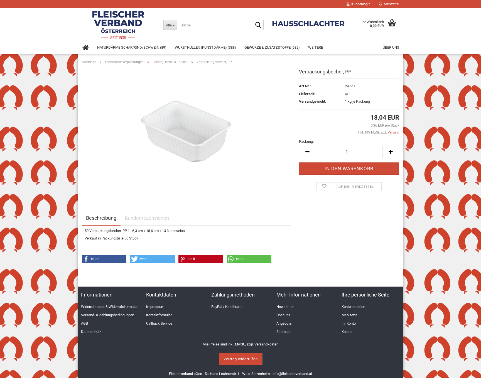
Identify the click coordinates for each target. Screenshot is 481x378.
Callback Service (159, 323)
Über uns (391, 47)
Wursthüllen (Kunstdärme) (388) (205, 47)
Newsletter (285, 307)
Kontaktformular (159, 315)
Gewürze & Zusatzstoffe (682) (272, 47)
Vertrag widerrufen (241, 359)
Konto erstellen (353, 307)
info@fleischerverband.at (292, 374)
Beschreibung (101, 218)
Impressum (155, 307)
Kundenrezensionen (147, 218)
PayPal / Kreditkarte (226, 307)
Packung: (306, 141)
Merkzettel (390, 4)
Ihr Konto (349, 323)
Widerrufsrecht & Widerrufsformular (109, 307)
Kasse (347, 332)
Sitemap (282, 332)
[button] (104, 259)
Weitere (315, 47)
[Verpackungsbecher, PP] (186, 131)
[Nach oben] (470, 369)
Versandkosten (266, 344)
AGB (84, 323)
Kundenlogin (360, 4)
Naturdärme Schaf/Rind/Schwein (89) (131, 47)
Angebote (283, 323)
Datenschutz (91, 332)
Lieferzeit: (307, 94)
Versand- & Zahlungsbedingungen (107, 315)
